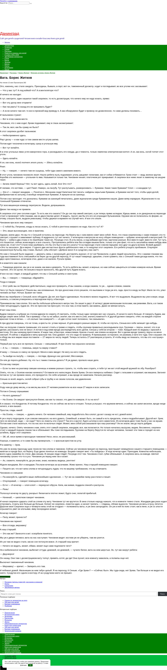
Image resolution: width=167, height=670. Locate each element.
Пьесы (7, 66)
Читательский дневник (13, 631)
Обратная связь (10, 658)
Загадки (7, 62)
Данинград (9, 33)
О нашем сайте (10, 656)
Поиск (2, 591)
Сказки (7, 49)
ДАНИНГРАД (9, 46)
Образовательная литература (16, 623)
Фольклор (8, 620)
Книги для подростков (13, 625)
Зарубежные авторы (12, 587)
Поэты (7, 584)
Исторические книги (12, 614)
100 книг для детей (12, 602)
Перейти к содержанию (8, 1)
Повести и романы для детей (15, 53)
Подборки (8, 47)
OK (30, 665)
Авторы (7, 42)
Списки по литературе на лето (16, 600)
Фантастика (9, 618)
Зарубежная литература (14, 57)
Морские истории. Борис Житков (43, 73)
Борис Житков (24, 73)
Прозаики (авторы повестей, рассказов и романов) (23, 582)
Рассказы (8, 51)
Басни (7, 60)
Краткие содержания (12, 604)
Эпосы (7, 622)
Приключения (10, 613)
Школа (7, 64)
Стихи (7, 58)
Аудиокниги (9, 67)
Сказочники (9, 586)
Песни (7, 69)
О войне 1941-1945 (12, 55)
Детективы (8, 616)
